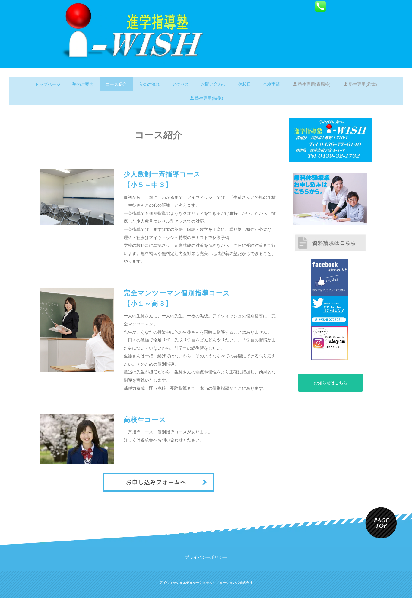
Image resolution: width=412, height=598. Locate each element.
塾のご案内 (82, 84)
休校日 (244, 84)
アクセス (180, 84)
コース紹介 (116, 84)
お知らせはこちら (330, 382)
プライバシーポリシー (206, 557)
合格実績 (271, 84)
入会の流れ (149, 84)
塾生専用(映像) (209, 98)
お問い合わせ (213, 84)
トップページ (47, 84)
